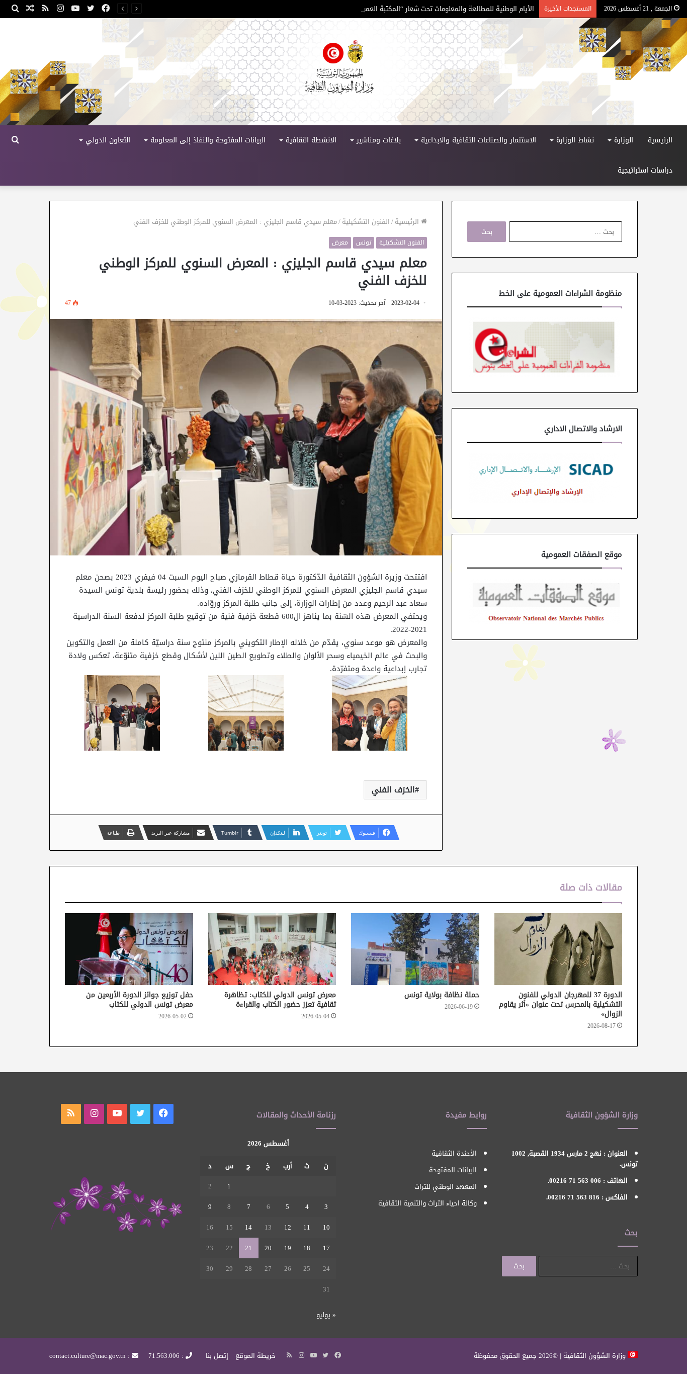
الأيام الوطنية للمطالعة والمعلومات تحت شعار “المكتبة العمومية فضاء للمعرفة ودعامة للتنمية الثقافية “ (385, 9)
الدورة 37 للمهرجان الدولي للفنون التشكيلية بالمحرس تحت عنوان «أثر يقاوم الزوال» (560, 1004)
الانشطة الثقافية (311, 140)
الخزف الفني (393, 789)
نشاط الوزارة (575, 140)
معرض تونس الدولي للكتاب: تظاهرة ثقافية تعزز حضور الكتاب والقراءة (280, 999)
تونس (363, 242)
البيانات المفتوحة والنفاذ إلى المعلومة (208, 140)
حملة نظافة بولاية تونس (441, 995)
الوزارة (623, 140)
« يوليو (326, 1315)
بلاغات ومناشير (379, 140)
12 (287, 1227)
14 (248, 1227)
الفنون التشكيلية (366, 221)
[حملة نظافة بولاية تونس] (415, 949)
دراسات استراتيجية (645, 170)
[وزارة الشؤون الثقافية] (343, 71)
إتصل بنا (217, 1355)
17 (326, 1248)
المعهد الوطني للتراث (445, 1186)
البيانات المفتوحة (453, 1170)
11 (306, 1227)
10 (326, 1227)
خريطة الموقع (255, 1355)
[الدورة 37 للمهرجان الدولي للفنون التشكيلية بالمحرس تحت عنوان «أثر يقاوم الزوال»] (558, 949)
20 (268, 1248)
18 (306, 1248)
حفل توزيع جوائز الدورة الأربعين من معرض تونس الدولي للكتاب (139, 999)
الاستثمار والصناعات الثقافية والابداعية (478, 140)
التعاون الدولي (107, 140)
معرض (340, 242)
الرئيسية (660, 140)
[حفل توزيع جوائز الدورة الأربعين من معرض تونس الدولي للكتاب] (129, 949)
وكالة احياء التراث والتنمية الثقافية (427, 1203)
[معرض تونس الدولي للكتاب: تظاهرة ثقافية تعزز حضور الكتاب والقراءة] (272, 949)
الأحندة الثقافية (454, 1153)
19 (287, 1248)
